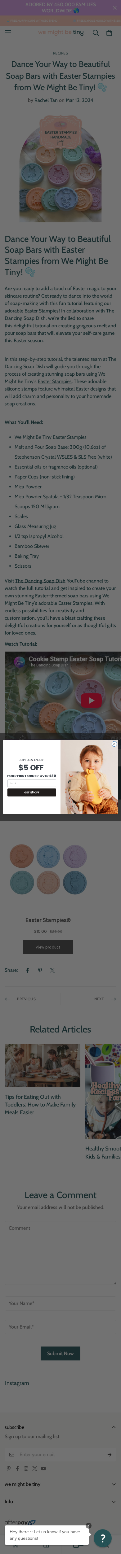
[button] (103, 1538)
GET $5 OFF (31, 792)
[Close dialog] (114, 744)
